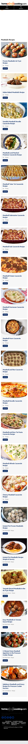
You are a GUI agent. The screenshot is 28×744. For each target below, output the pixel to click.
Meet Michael (8, 721)
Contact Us (23, 723)
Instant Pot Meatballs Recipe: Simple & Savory (13, 558)
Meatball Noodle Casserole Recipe (12, 402)
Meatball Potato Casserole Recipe (12, 277)
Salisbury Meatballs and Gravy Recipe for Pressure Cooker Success (13, 686)
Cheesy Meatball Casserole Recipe (12, 496)
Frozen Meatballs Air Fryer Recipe (12, 62)
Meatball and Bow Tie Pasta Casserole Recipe (13, 433)
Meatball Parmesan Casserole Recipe (13, 308)
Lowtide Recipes (22, 722)
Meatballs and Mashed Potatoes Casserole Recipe (12, 154)
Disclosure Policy (6, 722)
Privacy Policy (14, 722)
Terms (3, 723)
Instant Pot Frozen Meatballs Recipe (13, 527)
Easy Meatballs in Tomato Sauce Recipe (12, 621)
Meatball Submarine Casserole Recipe (13, 216)
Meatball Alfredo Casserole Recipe (12, 464)
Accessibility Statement (18, 721)
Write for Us (14, 724)
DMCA (8, 723)
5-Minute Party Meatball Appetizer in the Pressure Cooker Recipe (11, 653)
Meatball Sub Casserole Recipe (14, 247)
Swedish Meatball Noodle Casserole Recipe (12, 122)
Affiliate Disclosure (15, 723)
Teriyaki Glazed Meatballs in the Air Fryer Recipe (14, 590)
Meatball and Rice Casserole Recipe (13, 371)
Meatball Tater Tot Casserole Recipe (13, 185)
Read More (5, 68)
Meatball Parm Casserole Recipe (12, 339)
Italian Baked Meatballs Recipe (13, 92)
